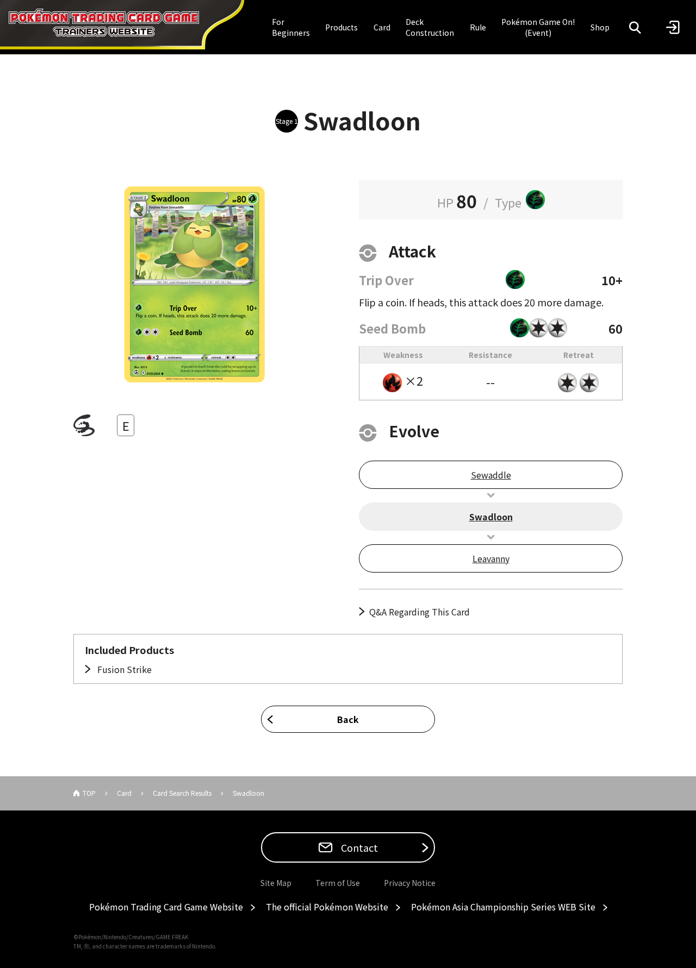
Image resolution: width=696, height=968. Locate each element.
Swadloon (491, 516)
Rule (478, 27)
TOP (89, 792)
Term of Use (337, 882)
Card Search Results (182, 792)
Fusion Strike (123, 669)
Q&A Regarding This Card (419, 611)
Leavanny (491, 558)
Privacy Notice (410, 882)
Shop (600, 27)
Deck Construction (430, 27)
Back (348, 719)
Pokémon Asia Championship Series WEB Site (503, 906)
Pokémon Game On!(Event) (538, 27)
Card (382, 27)
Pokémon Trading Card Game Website (166, 906)
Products (341, 27)
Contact (358, 847)
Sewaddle (491, 474)
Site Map (275, 882)
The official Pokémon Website (327, 906)
